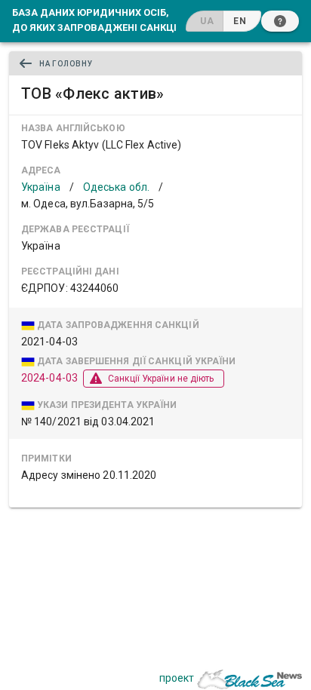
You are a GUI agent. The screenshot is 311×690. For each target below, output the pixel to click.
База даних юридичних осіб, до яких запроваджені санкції (96, 19)
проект (176, 678)
